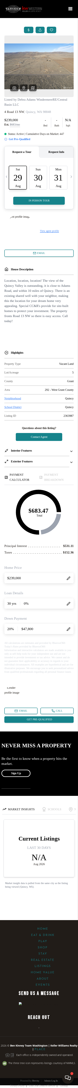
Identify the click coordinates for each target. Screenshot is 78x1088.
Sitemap (64, 1085)
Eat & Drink (42, 935)
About (43, 978)
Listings (42, 966)
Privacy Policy (17, 1085)
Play (42, 941)
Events (43, 985)
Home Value (43, 972)
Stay (42, 953)
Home (42, 928)
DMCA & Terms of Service (42, 1085)
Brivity (35, 1080)
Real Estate (42, 960)
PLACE (40, 1049)
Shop (43, 947)
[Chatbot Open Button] (68, 1078)
